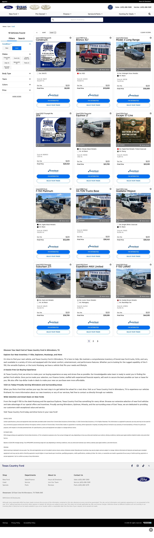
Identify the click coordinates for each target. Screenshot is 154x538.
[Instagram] (137, 465)
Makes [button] (5, 54)
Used (16, 48)
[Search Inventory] (150, 14)
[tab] (14, 14)
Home (4, 26)
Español (4, 2)
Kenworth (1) (17, 62)
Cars (9, 26)
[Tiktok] (143, 465)
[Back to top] (151, 530)
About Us (52, 475)
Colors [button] (5, 84)
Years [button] (4, 79)
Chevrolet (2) (7, 58)
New (6, 48)
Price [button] (4, 90)
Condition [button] (6, 44)
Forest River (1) (26, 58)
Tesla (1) (26, 63)
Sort (44, 32)
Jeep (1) (7, 63)
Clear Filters (146, 32)
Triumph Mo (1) (6, 67)
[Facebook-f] (132, 465)
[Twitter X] (149, 465)
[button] (17, 96)
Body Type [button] (6, 73)
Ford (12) (16, 58)
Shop (5, 475)
